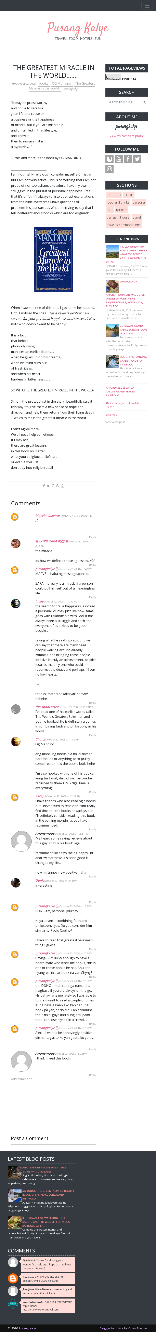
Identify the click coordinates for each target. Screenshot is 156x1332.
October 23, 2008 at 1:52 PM (75, 906)
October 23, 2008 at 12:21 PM (71, 833)
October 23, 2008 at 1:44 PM (60, 881)
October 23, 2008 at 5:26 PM (70, 1053)
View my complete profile (127, 136)
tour (110, 210)
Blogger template (112, 1328)
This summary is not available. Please (124, 405)
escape (40, 796)
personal (139, 202)
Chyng (40, 739)
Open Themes (137, 1328)
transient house (118, 217)
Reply (92, 537)
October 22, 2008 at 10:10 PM (60, 601)
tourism (121, 210)
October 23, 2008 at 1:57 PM (75, 1028)
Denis (39, 880)
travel (137, 217)
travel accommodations (124, 225)
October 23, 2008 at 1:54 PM (75, 953)
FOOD (128, 195)
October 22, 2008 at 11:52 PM (62, 739)
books (44, 83)
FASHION (114, 195)
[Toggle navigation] (147, 6)
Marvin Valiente (47, 515)
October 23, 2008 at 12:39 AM (63, 796)
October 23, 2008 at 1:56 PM (75, 981)
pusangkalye (45, 569)
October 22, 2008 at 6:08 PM (76, 516)
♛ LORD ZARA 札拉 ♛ (51, 541)
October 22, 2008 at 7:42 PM (75, 569)
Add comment (21, 1079)
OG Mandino (62, 83)
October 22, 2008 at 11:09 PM (76, 707)
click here (111, 414)
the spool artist (47, 707)
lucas (39, 601)
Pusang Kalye (78, 28)
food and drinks (118, 202)
